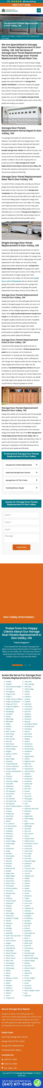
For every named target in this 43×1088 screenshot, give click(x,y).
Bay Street (28, 966)
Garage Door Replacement (13, 1045)
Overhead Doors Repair (11, 1050)
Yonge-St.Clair (10, 694)
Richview (9, 866)
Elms (26, 821)
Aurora (26, 976)
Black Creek (28, 943)
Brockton (27, 921)
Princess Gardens (11, 888)
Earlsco (26, 836)
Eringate (27, 814)
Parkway (8, 906)
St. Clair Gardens (11, 826)
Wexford (8, 726)
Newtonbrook (10, 948)
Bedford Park (28, 956)
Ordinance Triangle (12, 918)
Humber (27, 754)
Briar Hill (27, 926)
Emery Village (28, 819)
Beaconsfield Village (31, 958)
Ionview (27, 741)
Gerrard (27, 791)
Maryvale (9, 981)
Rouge (8, 851)
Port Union (9, 891)
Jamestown (28, 736)
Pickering (9, 898)
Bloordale (27, 936)
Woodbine (9, 714)
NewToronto (10, 946)
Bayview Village (29, 961)
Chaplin (26, 898)
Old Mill (8, 921)
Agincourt (27, 995)
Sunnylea (9, 811)
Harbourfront (28, 769)
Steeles (8, 821)
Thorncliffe (9, 784)
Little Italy (27, 687)
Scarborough (10, 843)
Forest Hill (27, 796)
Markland (9, 985)
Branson (27, 928)
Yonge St (9, 697)
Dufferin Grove (29, 841)
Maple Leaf (9, 990)
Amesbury (27, 985)
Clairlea (26, 888)
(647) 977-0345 (21, 4)
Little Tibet (28, 682)
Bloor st (27, 938)
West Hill (9, 741)
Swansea (9, 809)
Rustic (8, 846)
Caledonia (27, 911)
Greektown (28, 781)
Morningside (10, 963)
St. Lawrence (10, 824)
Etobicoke (27, 811)
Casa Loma (28, 903)
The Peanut (10, 789)
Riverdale (9, 863)
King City (27, 721)
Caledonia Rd (28, 908)
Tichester (9, 776)
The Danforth (10, 799)
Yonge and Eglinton (12, 706)
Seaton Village (10, 841)
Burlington (27, 916)
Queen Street (10, 883)
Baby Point (28, 973)
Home (4, 36)
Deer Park (27, 858)
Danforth (27, 866)
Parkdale (9, 911)
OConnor (9, 931)
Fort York (27, 794)
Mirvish (8, 971)
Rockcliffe (9, 858)
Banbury (27, 971)
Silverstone (9, 836)
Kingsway (27, 714)
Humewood (28, 744)
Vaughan (9, 751)
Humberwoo (28, 746)
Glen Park (27, 789)
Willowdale (9, 721)
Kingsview (27, 716)
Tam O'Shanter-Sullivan (14, 806)
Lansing (27, 699)
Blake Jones (28, 941)
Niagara (8, 943)
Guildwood (28, 776)
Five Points (28, 801)
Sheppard (9, 839)
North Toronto (11, 941)
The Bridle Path (11, 801)
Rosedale (9, 853)
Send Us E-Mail (10, 1063)
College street (29, 876)
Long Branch (10, 998)
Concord (27, 873)
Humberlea (28, 751)
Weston (8, 729)
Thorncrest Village (12, 781)
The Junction (10, 794)
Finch (26, 804)
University (9, 761)
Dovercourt (28, 848)
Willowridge (9, 719)
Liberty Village (29, 689)
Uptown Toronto (11, 754)
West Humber (10, 739)
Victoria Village (10, 749)
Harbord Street (29, 771)
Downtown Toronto (31, 843)
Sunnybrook (10, 814)
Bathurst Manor (29, 968)
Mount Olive (10, 956)
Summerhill (9, 816)
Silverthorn (9, 834)
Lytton (8, 995)
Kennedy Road (29, 726)
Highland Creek (29, 761)
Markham (9, 988)
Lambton (27, 701)
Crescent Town (29, 868)
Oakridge (9, 928)
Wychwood (9, 709)
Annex (26, 983)
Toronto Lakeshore (12, 766)
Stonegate (9, 819)
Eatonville (27, 829)
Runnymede (10, 848)
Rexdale (8, 871)
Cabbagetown (29, 913)
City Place (27, 891)
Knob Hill (27, 711)
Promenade (10, 886)
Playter (8, 896)
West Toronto (10, 731)
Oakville (8, 926)
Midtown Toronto (12, 978)
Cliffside (27, 878)
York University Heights (13, 687)
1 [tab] (17, 665)
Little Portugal (29, 684)
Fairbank (27, 806)
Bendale (27, 951)
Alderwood (28, 988)
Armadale (27, 981)
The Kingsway (10, 791)
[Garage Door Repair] (9, 10)
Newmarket (10, 951)
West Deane (10, 744)
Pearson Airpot (11, 901)
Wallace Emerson (11, 746)
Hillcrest (27, 759)
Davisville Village (29, 861)
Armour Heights (29, 978)
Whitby (8, 724)
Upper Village (10, 759)
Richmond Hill (10, 868)
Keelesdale (28, 729)
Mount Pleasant (11, 953)
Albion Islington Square (32, 990)
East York (27, 831)
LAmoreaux (28, 706)
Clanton (27, 883)
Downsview (28, 846)
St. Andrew (9, 829)
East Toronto (28, 834)
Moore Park (10, 966)
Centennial (28, 901)
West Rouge (10, 734)
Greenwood (28, 779)
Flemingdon (28, 799)
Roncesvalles (10, 856)
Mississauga (10, 968)
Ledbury (27, 692)
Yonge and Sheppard (13, 701)
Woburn (8, 716)
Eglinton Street (29, 824)
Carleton (27, 906)
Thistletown (10, 786)
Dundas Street (29, 839)
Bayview (27, 963)
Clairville (27, 886)
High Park (27, 764)
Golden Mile (28, 784)
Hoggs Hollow (29, 756)
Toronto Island (11, 769)
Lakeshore (28, 704)
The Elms (9, 796)
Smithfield (9, 831)
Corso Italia (28, 871)
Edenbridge (28, 826)
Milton (8, 976)
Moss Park (9, 961)
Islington (27, 739)
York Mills (9, 689)
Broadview (28, 923)
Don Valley (11, 36)
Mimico (8, 973)
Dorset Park (28, 851)
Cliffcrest (27, 881)
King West (27, 719)
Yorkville (8, 682)
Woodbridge (10, 711)
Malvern (8, 993)
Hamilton (27, 774)
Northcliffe (9, 933)
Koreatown (28, 709)
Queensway (10, 878)
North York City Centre (13, 936)
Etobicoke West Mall (31, 809)
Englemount (28, 816)
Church (26, 893)
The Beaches (10, 804)
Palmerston (10, 916)
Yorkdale (9, 684)
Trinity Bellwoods (11, 764)
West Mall (9, 736)
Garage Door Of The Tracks (13, 1041)
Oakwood (9, 923)
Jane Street (28, 734)
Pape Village (10, 913)
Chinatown (28, 896)
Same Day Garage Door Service (15, 1037)
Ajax (25, 993)
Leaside (27, 694)
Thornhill (9, 779)
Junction (27, 731)
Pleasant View (10, 893)
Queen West (10, 881)
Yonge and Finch (11, 704)
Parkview (9, 908)
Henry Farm (28, 766)
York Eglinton (10, 692)
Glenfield (27, 786)
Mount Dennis (10, 958)
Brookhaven (28, 918)
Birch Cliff (27, 946)
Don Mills (27, 856)
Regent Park (10, 873)
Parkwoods (9, 903)
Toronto (8, 756)
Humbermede (29, 749)
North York (9, 938)
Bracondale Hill (29, 933)
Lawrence (27, 697)
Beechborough (29, 953)
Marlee (8, 983)
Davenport (28, 863)
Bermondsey (28, 948)
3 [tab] (29, 665)
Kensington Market (30, 724)
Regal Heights (10, 876)
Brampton (27, 931)
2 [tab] (25, 665)
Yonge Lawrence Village (14, 699)
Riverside (9, 861)
